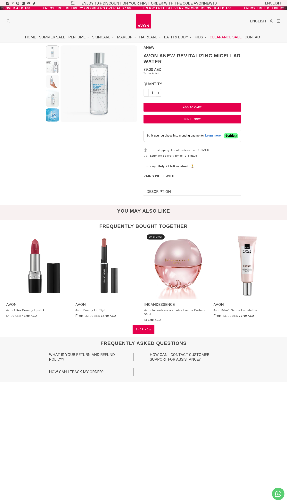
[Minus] (146, 93)
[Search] (8, 21)
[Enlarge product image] (99, 83)
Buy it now (192, 119)
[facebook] (7, 3)
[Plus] (158, 93)
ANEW (149, 47)
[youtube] (29, 3)
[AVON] (143, 21)
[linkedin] (23, 3)
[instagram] (18, 3)
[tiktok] (34, 3)
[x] (12, 3)
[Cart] (278, 21)
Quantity (153, 84)
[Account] (271, 21)
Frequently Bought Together (143, 226)
